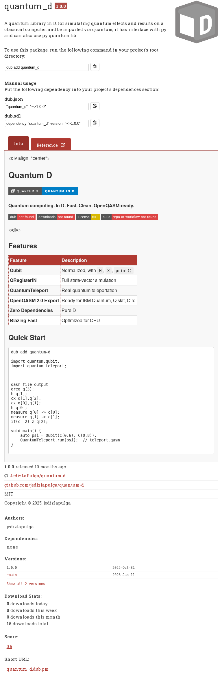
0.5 (9, 646)
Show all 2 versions (26, 584)
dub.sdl (12, 116)
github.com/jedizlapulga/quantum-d (44, 485)
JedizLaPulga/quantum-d (38, 475)
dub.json (13, 99)
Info (18, 143)
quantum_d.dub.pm (28, 669)
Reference (47, 145)
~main (12, 575)
